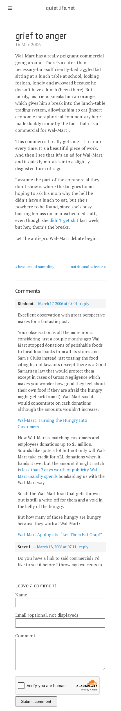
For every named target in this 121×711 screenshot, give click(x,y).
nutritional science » (88, 266)
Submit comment (36, 701)
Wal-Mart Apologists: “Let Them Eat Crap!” (60, 534)
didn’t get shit (64, 220)
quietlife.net (60, 8)
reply (84, 303)
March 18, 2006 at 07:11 (57, 546)
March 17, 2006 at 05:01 (57, 303)
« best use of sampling (35, 266)
